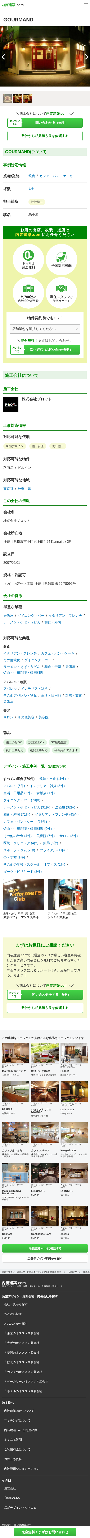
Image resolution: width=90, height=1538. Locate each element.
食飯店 (8, 701)
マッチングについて (17, 1420)
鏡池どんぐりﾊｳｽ (40, 1071)
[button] (86, 57)
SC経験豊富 (59, 742)
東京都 (8, 488)
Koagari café (68, 1150)
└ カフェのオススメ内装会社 (23, 1372)
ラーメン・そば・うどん (21, 622)
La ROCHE (66, 1191)
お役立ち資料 (13, 1459)
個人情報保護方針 (22, 1525)
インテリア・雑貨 (34, 688)
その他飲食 (11, 660)
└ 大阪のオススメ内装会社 (21, 1343)
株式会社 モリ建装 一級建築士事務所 (15, 1155)
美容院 (44, 717)
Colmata (7, 1234)
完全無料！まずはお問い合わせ (45, 1532)
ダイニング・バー (31, 615)
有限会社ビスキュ (10, 1075)
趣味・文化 (73, 695)
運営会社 (10, 1488)
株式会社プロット (37, 399)
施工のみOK (14, 742)
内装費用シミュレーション (21, 1468)
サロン (8, 717)
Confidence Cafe (41, 1234)
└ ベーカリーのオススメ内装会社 (26, 1381)
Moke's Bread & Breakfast (11, 1192)
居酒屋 (8, 615)
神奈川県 (24, 488)
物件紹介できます (66, 750)
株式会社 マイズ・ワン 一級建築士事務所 (44, 1155)
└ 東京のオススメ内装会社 (21, 1333)
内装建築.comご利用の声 (20, 1430)
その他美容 (26, 717)
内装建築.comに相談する (45, 1248)
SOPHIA (35, 1195)
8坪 (31, 188)
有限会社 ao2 (8, 1113)
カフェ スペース (40, 1150)
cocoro (64, 1234)
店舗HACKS (12, 1498)
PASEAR (7, 1109)
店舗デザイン (14, 446)
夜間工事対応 (39, 750)
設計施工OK (36, 742)
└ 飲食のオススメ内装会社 (21, 1362)
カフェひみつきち (12, 1150)
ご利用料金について (17, 1449)
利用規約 (6, 1525)
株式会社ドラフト (68, 1075)
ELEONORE (38, 1191)
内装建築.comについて (19, 1410)
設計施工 (37, 202)
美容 (6, 710)
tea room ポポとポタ (14, 1071)
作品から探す (13, 1314)
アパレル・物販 (15, 682)
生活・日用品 (51, 695)
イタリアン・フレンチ (65, 615)
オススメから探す (16, 1323)
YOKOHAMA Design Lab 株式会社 (15, 1198)
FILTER (64, 1071)
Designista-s (66, 1113)
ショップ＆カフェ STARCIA (41, 1110)
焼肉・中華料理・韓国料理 (23, 672)
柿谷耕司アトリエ (39, 1116)
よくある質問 (13, 1439)
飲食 (31, 176)
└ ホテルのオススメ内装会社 (23, 1391)
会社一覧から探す (16, 1304)
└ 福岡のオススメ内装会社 (21, 1352)
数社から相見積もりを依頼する (45, 136)
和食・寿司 (52, 622)
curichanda (67, 1109)
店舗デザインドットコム (20, 1507)
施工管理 (38, 446)
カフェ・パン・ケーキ (56, 176)
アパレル (10, 688)
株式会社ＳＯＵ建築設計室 (43, 1075)
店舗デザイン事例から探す (45, 1258)
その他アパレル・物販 (20, 695)
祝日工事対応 (14, 750)
